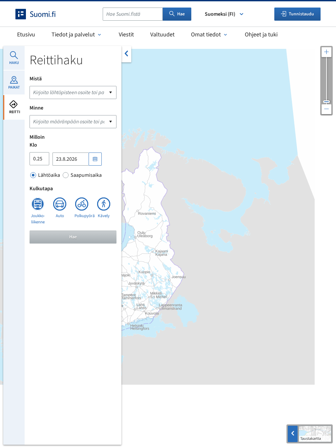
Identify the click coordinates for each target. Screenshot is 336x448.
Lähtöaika (49, 175)
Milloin (37, 137)
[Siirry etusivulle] (41, 14)
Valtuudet (162, 35)
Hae (181, 14)
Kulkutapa (41, 188)
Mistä (36, 78)
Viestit (126, 35)
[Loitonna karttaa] (326, 109)
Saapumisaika (86, 175)
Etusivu (26, 35)
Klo (33, 145)
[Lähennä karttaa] (326, 52)
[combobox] (133, 14)
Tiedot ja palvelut (73, 35)
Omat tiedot (206, 35)
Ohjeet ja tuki (261, 35)
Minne (36, 108)
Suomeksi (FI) (220, 14)
